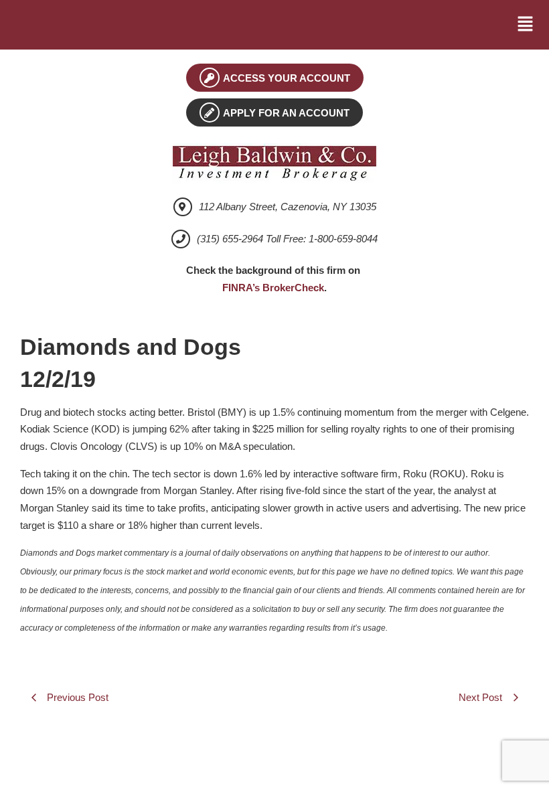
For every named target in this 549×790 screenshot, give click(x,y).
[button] (525, 25)
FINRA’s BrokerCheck (273, 287)
